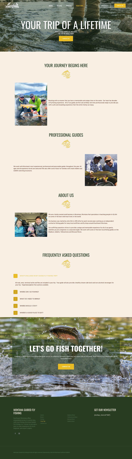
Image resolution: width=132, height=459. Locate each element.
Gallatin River (70, 421)
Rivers (42, 417)
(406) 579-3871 (104, 6)
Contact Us (120, 6)
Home (42, 415)
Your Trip (42, 421)
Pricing (42, 419)
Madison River (71, 415)
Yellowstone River (72, 417)
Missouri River (71, 419)
